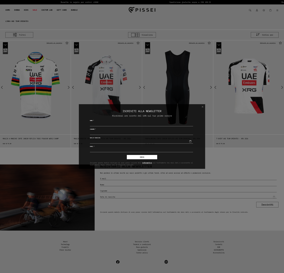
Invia (142, 157)
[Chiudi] (202, 106)
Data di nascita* (95, 138)
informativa (147, 163)
